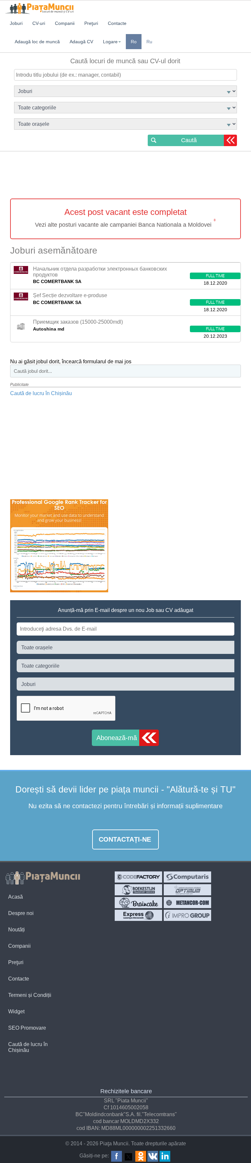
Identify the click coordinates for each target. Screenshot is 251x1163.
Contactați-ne (125, 839)
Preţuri (16, 962)
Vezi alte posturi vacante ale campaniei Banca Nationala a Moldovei (123, 224)
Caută (189, 140)
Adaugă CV (81, 41)
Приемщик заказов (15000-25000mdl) (78, 322)
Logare (110, 41)
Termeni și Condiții (29, 995)
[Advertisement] (125, 176)
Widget (16, 1011)
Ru (149, 41)
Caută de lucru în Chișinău (41, 393)
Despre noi (21, 913)
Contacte (18, 979)
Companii (19, 946)
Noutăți (16, 929)
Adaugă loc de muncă (37, 41)
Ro (134, 41)
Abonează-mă (116, 737)
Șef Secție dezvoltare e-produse (70, 295)
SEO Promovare (27, 1028)
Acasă (15, 897)
